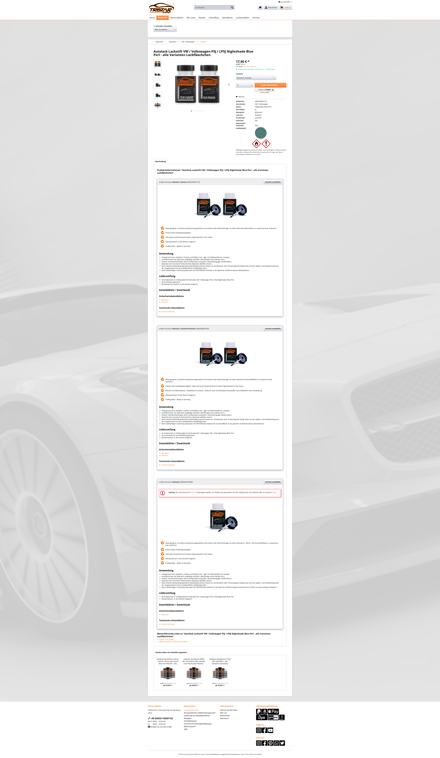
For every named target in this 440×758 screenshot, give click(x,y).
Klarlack (165, 302)
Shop (274, 492)
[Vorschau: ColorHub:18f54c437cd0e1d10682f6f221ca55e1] (158, 105)
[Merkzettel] (260, 7)
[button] (265, 90)
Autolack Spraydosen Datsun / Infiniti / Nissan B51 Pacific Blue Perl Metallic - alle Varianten (168, 661)
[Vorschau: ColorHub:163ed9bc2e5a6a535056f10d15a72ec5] (158, 85)
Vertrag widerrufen (191, 710)
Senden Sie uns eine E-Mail (161, 727)
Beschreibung (160, 161)
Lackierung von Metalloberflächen (197, 715)
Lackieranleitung (168, 311)
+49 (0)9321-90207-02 (161, 718)
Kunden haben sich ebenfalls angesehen (171, 652)
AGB (185, 729)
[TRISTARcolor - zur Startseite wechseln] (161, 8)
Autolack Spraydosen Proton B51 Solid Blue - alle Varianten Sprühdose (220, 661)
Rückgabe (187, 718)
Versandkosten (214, 754)
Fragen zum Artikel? (166, 639)
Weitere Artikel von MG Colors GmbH (173, 642)
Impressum (224, 718)
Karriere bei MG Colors (229, 710)
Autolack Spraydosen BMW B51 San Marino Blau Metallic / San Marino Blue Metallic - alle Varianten (194, 661)
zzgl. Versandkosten (250, 66)
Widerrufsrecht (190, 726)
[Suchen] (232, 7)
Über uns (223, 713)
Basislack (165, 300)
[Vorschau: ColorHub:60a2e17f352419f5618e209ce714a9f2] (158, 64)
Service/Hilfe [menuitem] (285, 2)
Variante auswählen (273, 182)
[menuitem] (214, 7)
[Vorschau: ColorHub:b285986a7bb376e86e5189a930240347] (158, 95)
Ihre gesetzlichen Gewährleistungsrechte (199, 713)
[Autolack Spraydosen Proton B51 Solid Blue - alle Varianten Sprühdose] (220, 673)
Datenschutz (225, 715)
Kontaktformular (190, 721)
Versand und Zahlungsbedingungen (198, 724)
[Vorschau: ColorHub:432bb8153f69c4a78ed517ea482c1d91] (158, 74)
